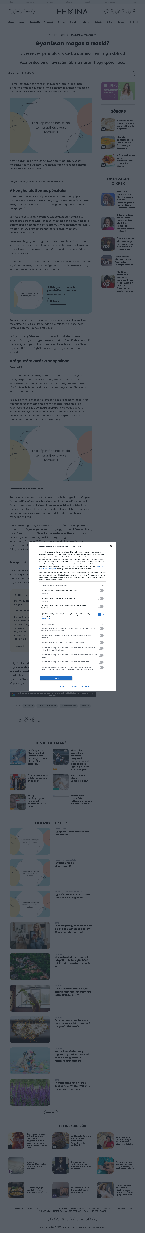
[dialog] (72, 616)
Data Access (72, 686)
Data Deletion (60, 686)
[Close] (112, 547)
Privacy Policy (85, 686)
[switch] (101, 590)
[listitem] (72, 585)
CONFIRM (56, 678)
